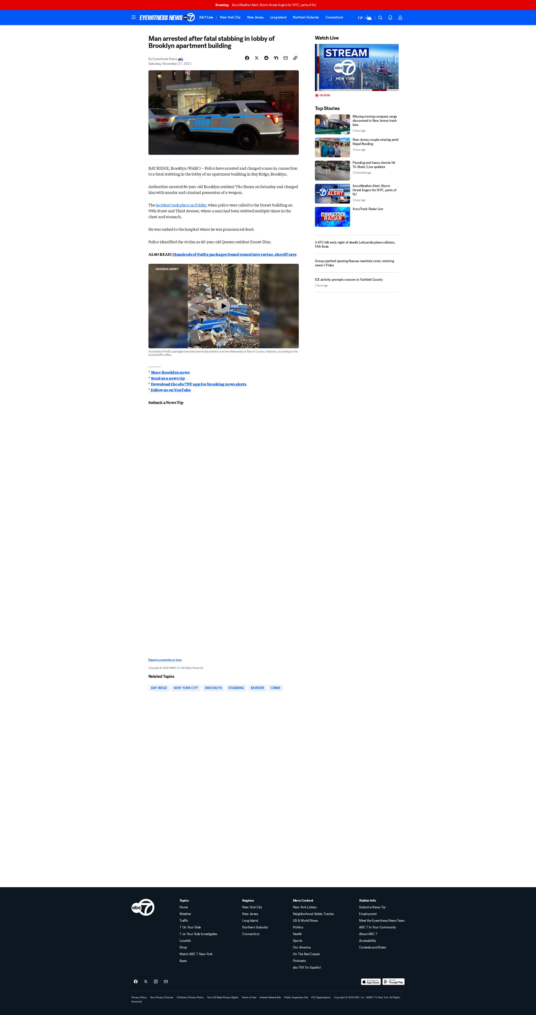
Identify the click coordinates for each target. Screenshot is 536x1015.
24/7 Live (206, 17)
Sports (297, 940)
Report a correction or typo (165, 660)
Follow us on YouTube (170, 389)
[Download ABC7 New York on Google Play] (394, 981)
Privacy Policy (139, 997)
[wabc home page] (142, 907)
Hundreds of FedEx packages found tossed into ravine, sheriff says (234, 254)
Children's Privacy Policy (190, 997)
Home (183, 907)
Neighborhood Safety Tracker (313, 914)
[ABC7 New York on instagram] (156, 982)
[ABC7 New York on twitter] (146, 982)
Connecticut (334, 17)
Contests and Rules (372, 947)
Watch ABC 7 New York (196, 954)
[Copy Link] (295, 58)
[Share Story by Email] (285, 58)
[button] (133, 17)
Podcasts (299, 960)
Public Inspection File (296, 997)
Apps (183, 960)
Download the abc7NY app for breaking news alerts (198, 384)
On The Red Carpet (306, 954)
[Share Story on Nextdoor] (276, 58)
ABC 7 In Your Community (377, 927)
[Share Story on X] (256, 58)
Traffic (183, 920)
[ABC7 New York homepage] (167, 17)
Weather (185, 914)
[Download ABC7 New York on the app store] (371, 981)
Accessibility (367, 940)
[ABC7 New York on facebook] (135, 982)
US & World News (305, 920)
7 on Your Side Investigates (198, 934)
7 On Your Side (190, 927)
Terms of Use (249, 997)
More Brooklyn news (170, 372)
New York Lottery (305, 907)
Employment (368, 914)
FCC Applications (321, 997)
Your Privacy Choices (161, 997)
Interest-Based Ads (270, 997)
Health (297, 934)
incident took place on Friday (181, 205)
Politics (298, 927)
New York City (230, 17)
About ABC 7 (368, 934)
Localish (185, 940)
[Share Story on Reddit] (266, 58)
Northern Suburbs (306, 17)
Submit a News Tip (372, 907)
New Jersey (255, 17)
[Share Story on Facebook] (247, 58)
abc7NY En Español (307, 967)
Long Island (278, 17)
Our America (302, 947)
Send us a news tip (168, 378)
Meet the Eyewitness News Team (382, 920)
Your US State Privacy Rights (222, 997)
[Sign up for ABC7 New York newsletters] (166, 982)
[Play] (357, 67)
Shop (183, 947)
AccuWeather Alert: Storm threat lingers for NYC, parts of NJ (265, 5)
